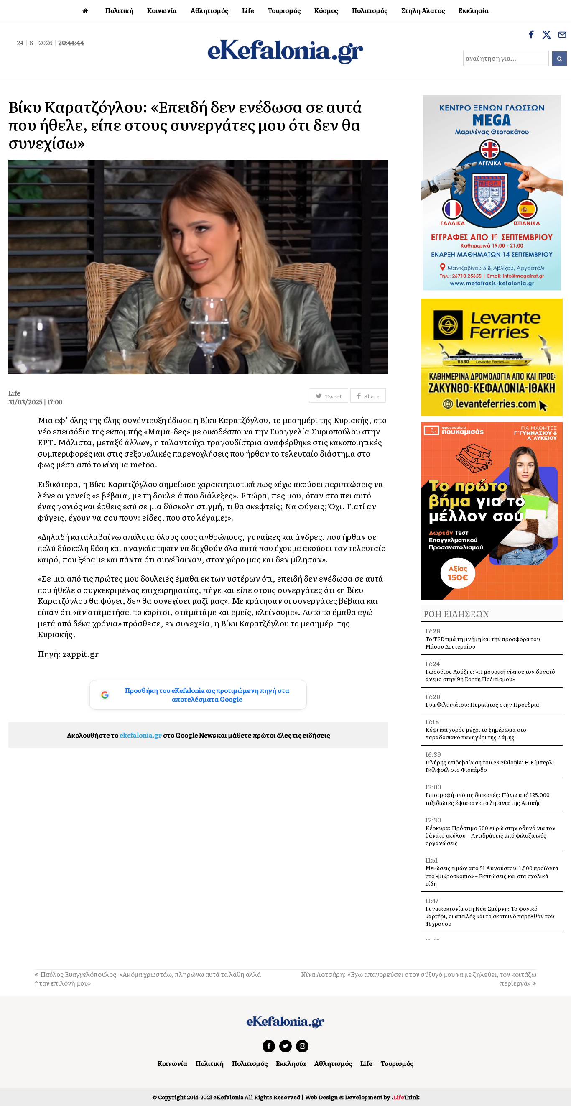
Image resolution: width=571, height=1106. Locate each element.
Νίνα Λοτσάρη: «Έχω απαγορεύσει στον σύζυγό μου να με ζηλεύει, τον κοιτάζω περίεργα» (418, 978)
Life (366, 1063)
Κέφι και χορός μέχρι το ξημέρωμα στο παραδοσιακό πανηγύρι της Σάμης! (476, 733)
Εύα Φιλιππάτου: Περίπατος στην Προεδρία (483, 704)
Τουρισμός (396, 1063)
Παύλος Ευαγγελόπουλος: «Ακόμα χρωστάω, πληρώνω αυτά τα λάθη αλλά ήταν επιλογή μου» (148, 978)
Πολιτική (210, 1063)
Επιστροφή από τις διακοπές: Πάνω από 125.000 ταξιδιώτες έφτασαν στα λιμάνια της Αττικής (488, 798)
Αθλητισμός (333, 1063)
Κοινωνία (172, 1063)
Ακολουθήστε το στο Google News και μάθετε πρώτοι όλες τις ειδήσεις (198, 735)
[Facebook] (531, 35)
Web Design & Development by (362, 1097)
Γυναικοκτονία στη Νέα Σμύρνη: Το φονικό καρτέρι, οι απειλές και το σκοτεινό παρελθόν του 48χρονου (490, 915)
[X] (546, 35)
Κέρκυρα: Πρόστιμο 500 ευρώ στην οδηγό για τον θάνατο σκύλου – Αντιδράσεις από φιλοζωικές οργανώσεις (491, 835)
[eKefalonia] (285, 51)
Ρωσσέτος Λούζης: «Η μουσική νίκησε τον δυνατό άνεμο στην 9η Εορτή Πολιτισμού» (490, 675)
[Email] (562, 35)
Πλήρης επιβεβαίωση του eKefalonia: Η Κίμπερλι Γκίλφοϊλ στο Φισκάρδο (490, 766)
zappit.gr (81, 653)
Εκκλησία (291, 1063)
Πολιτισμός (250, 1063)
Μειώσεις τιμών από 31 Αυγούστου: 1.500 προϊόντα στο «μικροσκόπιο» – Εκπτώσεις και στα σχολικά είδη (492, 875)
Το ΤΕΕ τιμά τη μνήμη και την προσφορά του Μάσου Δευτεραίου (483, 642)
